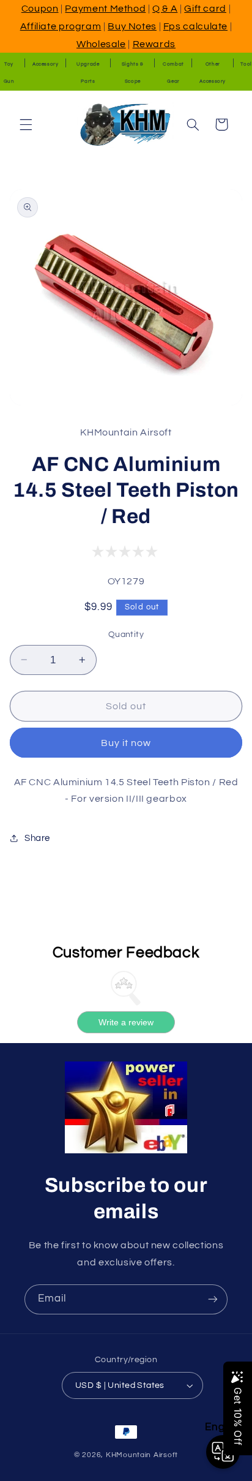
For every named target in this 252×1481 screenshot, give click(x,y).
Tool (246, 64)
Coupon (40, 8)
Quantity (126, 634)
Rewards (154, 44)
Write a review (126, 1022)
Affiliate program (61, 26)
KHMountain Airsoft (142, 1455)
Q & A (164, 8)
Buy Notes (132, 26)
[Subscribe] (213, 1299)
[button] (26, 124)
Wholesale (101, 44)
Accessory (45, 64)
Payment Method (105, 8)
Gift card (205, 8)
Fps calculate (195, 26)
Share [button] (37, 838)
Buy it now (126, 743)
